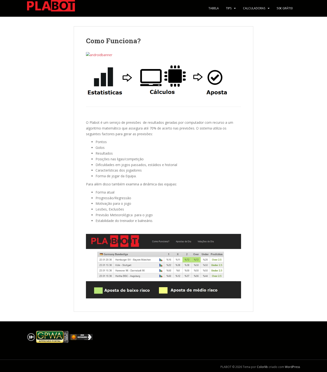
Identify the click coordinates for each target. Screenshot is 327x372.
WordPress (292, 367)
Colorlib (262, 367)
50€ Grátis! (285, 8)
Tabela (214, 8)
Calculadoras (254, 8)
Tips (228, 8)
